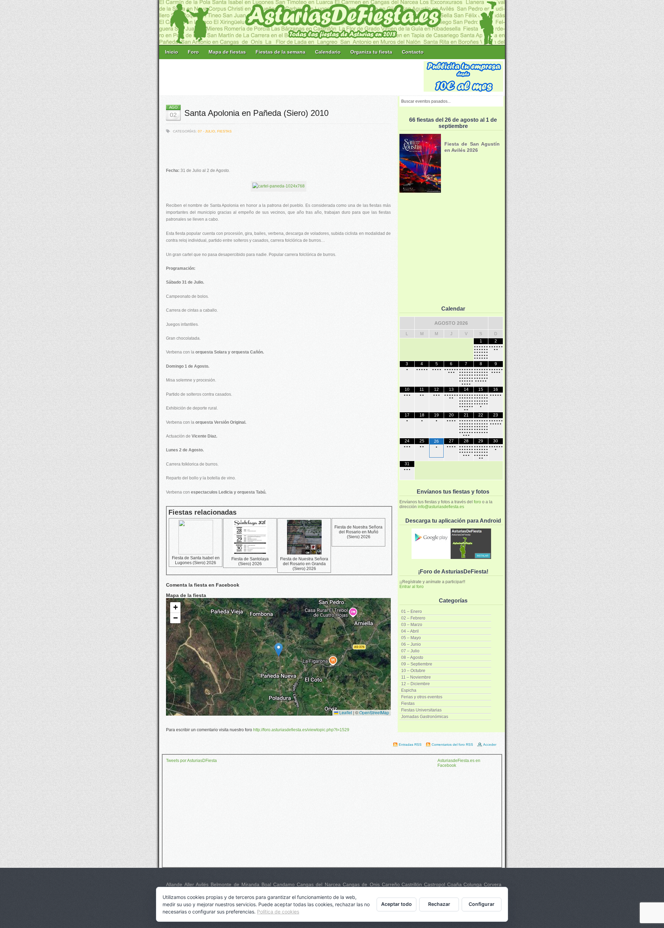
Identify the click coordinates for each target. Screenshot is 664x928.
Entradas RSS (410, 744)
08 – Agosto (412, 657)
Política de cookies (278, 912)
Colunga (472, 884)
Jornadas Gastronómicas (424, 716)
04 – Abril (410, 631)
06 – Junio (411, 644)
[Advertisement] (292, 76)
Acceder (489, 744)
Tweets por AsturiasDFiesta (191, 760)
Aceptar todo (396, 904)
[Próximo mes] (495, 323)
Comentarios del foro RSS (452, 744)
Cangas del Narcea (319, 884)
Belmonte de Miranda (235, 884)
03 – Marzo (411, 624)
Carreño (391, 884)
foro (477, 501)
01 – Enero (411, 611)
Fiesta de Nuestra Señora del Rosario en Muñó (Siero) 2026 (358, 532)
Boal (266, 884)
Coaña (454, 884)
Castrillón (412, 884)
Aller (189, 884)
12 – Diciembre (415, 683)
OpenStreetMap (374, 712)
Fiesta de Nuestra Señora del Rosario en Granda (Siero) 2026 (304, 564)
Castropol (434, 884)
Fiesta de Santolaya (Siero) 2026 (250, 561)
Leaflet (345, 712)
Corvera (492, 884)
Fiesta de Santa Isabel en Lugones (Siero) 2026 (196, 560)
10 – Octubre (413, 670)
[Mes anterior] (407, 323)
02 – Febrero (413, 618)
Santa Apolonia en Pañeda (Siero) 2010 (256, 113)
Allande (174, 884)
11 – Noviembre (416, 677)
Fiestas (408, 703)
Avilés (202, 884)
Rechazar (439, 904)
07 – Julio (410, 651)
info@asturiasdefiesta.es (441, 506)
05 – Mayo (411, 637)
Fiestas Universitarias (421, 710)
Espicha (408, 690)
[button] (278, 650)
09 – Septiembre (416, 664)
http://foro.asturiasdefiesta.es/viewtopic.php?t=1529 (301, 729)
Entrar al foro (411, 586)
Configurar (482, 904)
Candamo (284, 884)
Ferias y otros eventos (421, 697)
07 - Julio (206, 131)
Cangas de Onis (361, 884)
